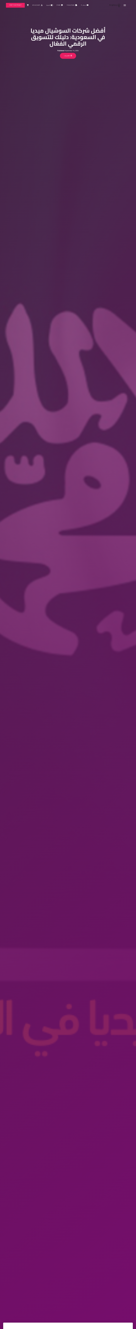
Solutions (72, 5)
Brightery (113, 5)
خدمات (85, 5)
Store (59, 5)
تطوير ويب (68, 56)
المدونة (49, 5)
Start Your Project (15, 5)
